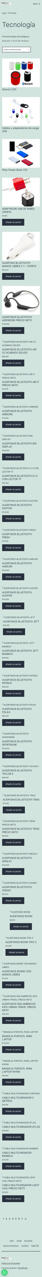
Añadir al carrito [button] (13, 222)
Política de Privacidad (11, 1263)
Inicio (4, 13)
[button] (4, 1272)
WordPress (22, 1268)
